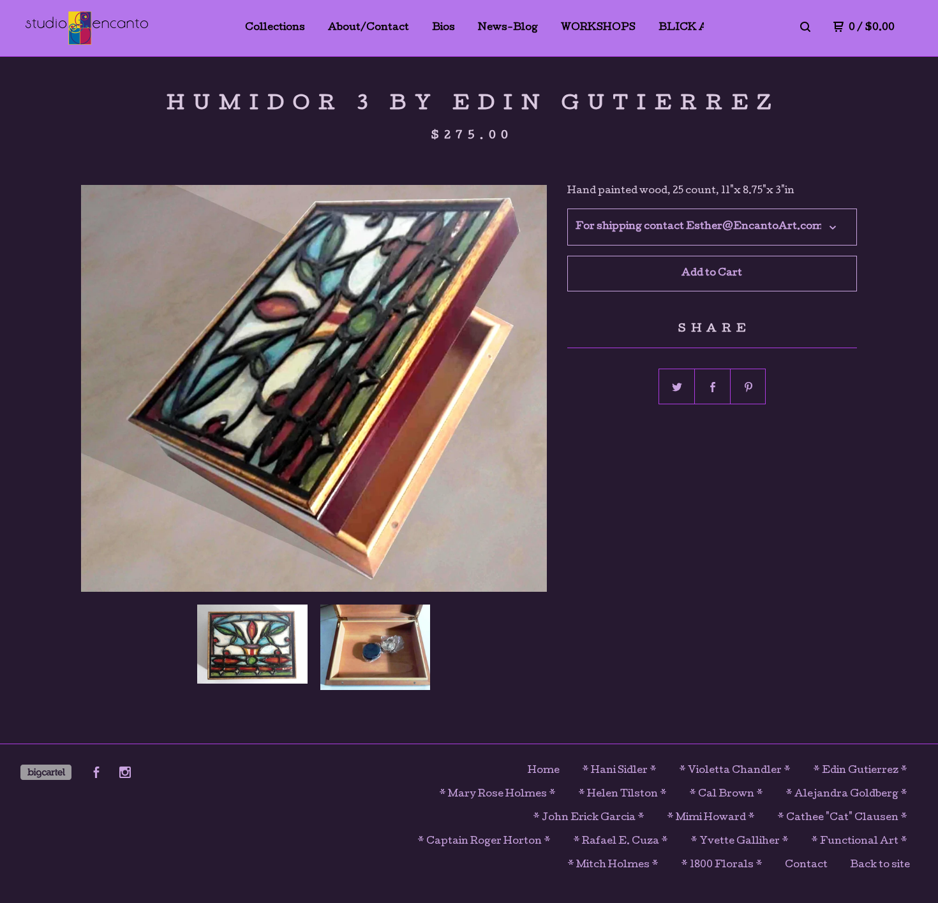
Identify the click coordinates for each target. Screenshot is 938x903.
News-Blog (508, 28)
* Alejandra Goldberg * (846, 794)
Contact (806, 865)
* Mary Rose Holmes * (497, 794)
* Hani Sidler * (619, 771)
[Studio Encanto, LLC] (86, 28)
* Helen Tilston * (622, 794)
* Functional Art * (859, 842)
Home (544, 771)
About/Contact (368, 28)
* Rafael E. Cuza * (620, 842)
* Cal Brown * (726, 794)
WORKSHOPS (598, 28)
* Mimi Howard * (711, 818)
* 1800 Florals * (722, 865)
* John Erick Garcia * (588, 818)
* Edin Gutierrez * (860, 771)
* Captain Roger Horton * (484, 842)
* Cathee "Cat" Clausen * (842, 818)
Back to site (880, 865)
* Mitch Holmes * (613, 865)
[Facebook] (96, 775)
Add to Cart (711, 273)
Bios (443, 28)
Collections (275, 28)
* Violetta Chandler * (735, 771)
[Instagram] (125, 775)
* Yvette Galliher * (739, 842)
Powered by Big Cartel (45, 772)
